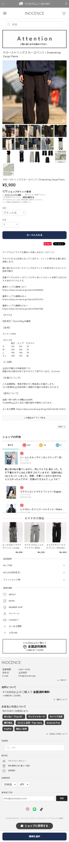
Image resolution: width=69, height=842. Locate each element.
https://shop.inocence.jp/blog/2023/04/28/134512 (41, 409)
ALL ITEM (7, 565)
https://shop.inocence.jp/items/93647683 (22, 309)
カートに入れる (34, 235)
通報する (61, 427)
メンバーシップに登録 (13, 195)
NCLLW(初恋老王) (11, 572)
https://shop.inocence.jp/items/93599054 (22, 290)
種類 (4, 208)
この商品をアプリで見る (34, 418)
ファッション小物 (11, 579)
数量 (4, 220)
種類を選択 (34, 836)
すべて (10, 445)
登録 (62, 798)
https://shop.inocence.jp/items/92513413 (22, 299)
